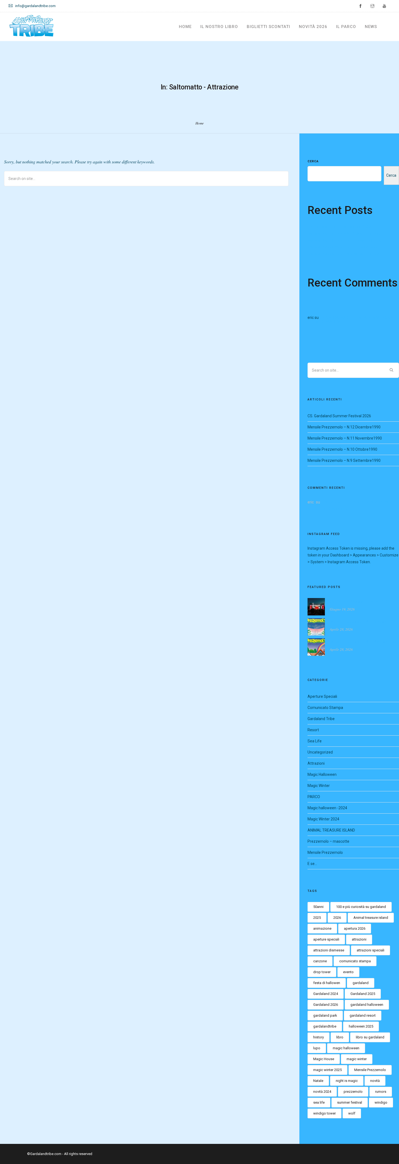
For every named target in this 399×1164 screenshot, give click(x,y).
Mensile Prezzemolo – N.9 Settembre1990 (344, 254)
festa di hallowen (326, 983)
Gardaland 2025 (362, 994)
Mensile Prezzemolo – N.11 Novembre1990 (345, 240)
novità (375, 1081)
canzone (320, 961)
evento (348, 972)
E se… (312, 863)
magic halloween (346, 1048)
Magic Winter (319, 785)
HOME (185, 26)
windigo (381, 1102)
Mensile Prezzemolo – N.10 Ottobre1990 (342, 247)
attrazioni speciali (370, 950)
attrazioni (359, 939)
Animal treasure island (370, 918)
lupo (316, 1048)
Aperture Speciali (322, 696)
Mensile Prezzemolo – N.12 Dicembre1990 (344, 233)
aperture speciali (326, 939)
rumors (380, 1092)
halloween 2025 (361, 1026)
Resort (313, 730)
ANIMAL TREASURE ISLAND (331, 830)
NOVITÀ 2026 (313, 26)
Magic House (323, 1059)
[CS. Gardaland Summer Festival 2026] (316, 606)
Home (199, 123)
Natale (318, 1081)
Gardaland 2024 (325, 994)
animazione (322, 928)
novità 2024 (322, 1092)
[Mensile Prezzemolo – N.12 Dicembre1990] (316, 626)
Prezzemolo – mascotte (328, 841)
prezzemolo (353, 1092)
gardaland (361, 983)
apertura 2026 (354, 928)
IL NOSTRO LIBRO (219, 26)
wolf (351, 1113)
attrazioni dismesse (328, 950)
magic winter (357, 1059)
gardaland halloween (366, 1005)
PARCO (314, 797)
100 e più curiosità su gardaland (361, 907)
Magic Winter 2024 (323, 819)
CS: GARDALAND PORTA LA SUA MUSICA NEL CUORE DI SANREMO (352, 319)
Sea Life (315, 741)
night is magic (347, 1081)
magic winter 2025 (327, 1070)
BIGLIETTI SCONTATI (268, 26)
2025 (317, 918)
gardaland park (325, 1015)
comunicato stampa (355, 961)
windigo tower (324, 1113)
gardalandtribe (324, 1026)
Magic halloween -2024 (327, 808)
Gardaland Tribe (321, 719)
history (318, 1037)
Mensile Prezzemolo (325, 852)
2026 (337, 918)
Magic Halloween (322, 774)
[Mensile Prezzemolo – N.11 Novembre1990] (316, 646)
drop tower (322, 972)
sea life (319, 1102)
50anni (318, 907)
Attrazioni (316, 763)
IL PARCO (346, 26)
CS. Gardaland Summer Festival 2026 (339, 227)
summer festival (349, 1102)
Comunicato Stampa (325, 707)
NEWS (371, 26)
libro (339, 1037)
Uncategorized (320, 752)
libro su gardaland (370, 1037)
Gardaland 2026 (325, 1005)
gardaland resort (363, 1015)
